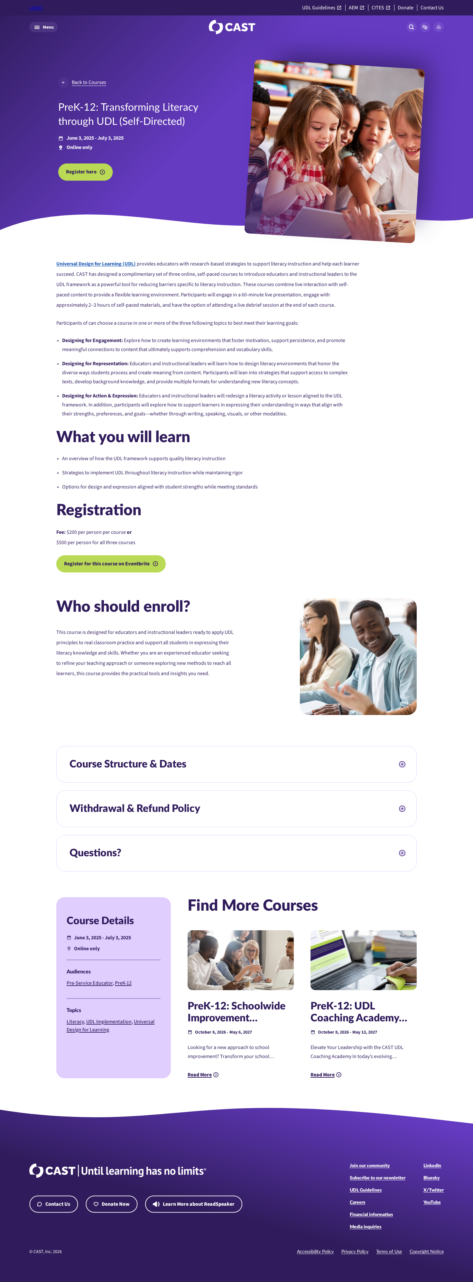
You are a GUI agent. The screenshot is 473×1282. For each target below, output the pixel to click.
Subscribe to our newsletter (377, 1178)
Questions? (95, 853)
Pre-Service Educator (90, 983)
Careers (357, 1202)
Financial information (371, 1214)
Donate (405, 8)
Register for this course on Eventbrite (107, 563)
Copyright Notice (427, 1251)
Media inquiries (365, 1227)
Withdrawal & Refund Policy (135, 809)
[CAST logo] (232, 27)
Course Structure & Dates (128, 764)
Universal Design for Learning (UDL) (96, 263)
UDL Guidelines (318, 8)
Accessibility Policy (315, 1251)
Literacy (75, 1021)
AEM (353, 8)
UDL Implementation (109, 1021)
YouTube (432, 1202)
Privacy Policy (354, 1251)
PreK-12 (123, 983)
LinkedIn (432, 1166)
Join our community (370, 1166)
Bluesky (431, 1178)
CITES (378, 8)
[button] (425, 27)
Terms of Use (389, 1251)
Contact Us (432, 8)
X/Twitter (433, 1190)
